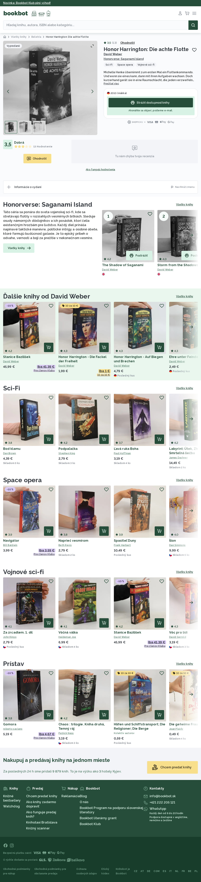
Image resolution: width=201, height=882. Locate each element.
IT (170, 871)
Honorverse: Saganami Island (124, 58)
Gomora (9, 724)
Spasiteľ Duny (125, 540)
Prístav (13, 663)
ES (164, 871)
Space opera (22, 480)
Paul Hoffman (122, 453)
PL (196, 871)
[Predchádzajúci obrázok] (8, 91)
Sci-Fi (11, 388)
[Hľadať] (193, 25)
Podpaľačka (68, 449)
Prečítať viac (111, 83)
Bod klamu (11, 449)
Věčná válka (68, 632)
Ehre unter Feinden (184, 357)
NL (177, 871)
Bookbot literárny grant (98, 818)
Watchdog (11, 806)
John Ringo (9, 637)
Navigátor (11, 540)
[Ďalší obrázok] (92, 91)
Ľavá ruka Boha (126, 449)
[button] (50, 88)
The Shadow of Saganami (122, 265)
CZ (136, 871)
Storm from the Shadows (177, 265)
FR (183, 871)
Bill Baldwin (10, 545)
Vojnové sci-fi (23, 571)
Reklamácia (70, 796)
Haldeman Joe (67, 637)
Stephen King (66, 453)
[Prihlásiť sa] (180, 13)
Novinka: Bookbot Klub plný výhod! (27, 3)
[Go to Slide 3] (39, 127)
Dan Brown (9, 453)
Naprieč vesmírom (73, 540)
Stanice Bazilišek (16, 357)
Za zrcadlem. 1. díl (18, 632)
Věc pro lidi (178, 632)
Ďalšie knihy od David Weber (46, 296)
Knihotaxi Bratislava (41, 822)
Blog (83, 796)
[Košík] (187, 13)
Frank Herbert (122, 545)
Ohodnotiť (127, 42)
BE (190, 871)
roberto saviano (13, 729)
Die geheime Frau (183, 724)
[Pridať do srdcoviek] (194, 49)
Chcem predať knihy (41, 796)
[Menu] (194, 13)
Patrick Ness (66, 733)
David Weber (113, 54)
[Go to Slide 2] (25, 127)
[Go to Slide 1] (11, 127)
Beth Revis (65, 545)
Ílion (172, 540)
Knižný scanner (37, 828)
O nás (84, 802)
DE (149, 871)
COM (156, 871)
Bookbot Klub (90, 824)
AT (142, 871)
